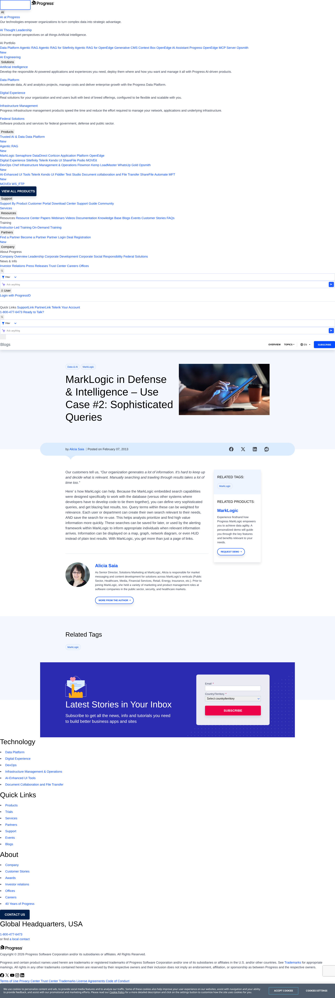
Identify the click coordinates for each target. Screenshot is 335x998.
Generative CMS (125, 47)
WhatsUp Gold (128, 165)
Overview (274, 344)
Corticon (54, 155)
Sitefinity (32, 160)
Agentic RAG (29, 47)
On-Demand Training (46, 227)
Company (7, 247)
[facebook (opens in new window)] (2, 976)
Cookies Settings (316, 990)
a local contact (20, 939)
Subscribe (324, 344)
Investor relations (17, 884)
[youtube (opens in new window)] (12, 976)
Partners (7, 232)
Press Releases (37, 266)
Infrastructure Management (19, 106)
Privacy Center (29, 981)
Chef (15, 165)
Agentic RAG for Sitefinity (56, 47)
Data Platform (9, 47)
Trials (9, 812)
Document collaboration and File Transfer (110, 174)
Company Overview (13, 256)
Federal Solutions (12, 118)
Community (106, 203)
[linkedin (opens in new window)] (22, 976)
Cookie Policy (117, 992)
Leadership (36, 256)
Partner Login (56, 237)
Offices (84, 266)
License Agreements (90, 981)
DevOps (5, 165)
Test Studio (73, 174)
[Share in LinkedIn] (255, 449)
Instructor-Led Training (15, 227)
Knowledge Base (109, 218)
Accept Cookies (283, 990)
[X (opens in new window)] (7, 976)
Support (6, 198)
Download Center (64, 203)
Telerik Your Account (66, 307)
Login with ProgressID (15, 295)
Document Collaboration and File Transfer (34, 784)
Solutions (7, 62)
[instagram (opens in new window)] (17, 976)
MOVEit (91, 160)
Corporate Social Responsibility (100, 256)
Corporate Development (61, 256)
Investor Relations (12, 266)
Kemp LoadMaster (104, 165)
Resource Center (28, 218)
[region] (167, 991)
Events (136, 218)
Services (6, 208)
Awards (10, 878)
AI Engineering (10, 57)
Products (7, 132)
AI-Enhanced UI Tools (15, 174)
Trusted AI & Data (12, 136)
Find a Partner (10, 237)
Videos (70, 218)
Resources (8, 213)
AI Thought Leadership (16, 30)
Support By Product (13, 203)
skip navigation (15, 5)
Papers (45, 218)
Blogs (126, 218)
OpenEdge (96, 155)
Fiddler (60, 174)
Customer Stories (154, 218)
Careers (72, 266)
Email (208, 683)
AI (2, 12)
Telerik (43, 160)
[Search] (2, 270)
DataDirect (39, 155)
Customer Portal (39, 203)
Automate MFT (87, 177)
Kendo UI (55, 160)
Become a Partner (33, 237)
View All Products (18, 191)
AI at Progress (10, 17)
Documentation (86, 218)
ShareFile (69, 160)
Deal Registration (45, 240)
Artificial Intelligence (14, 67)
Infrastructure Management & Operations (48, 165)
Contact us (15, 914)
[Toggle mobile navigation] (3, 336)
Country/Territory (214, 694)
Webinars (58, 218)
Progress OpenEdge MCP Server (212, 47)
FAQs (170, 218)
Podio (81, 160)
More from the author (113, 600)
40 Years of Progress (19, 904)
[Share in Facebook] (231, 449)
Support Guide (87, 203)
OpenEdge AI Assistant (173, 47)
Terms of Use (9, 981)
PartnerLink (43, 307)
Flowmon (83, 165)
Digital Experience (12, 93)
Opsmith (124, 50)
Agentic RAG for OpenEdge (94, 47)
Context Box (146, 47)
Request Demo (230, 551)
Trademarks (292, 962)
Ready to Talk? (33, 312)
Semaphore (23, 155)
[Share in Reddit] (267, 449)
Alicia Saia (76, 449)
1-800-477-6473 (11, 312)
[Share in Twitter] (243, 449)
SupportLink (25, 307)
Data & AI (73, 366)
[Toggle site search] (2, 317)
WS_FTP (18, 184)
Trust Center (57, 266)
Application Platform (74, 155)
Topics (288, 344)
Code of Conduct (117, 981)
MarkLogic (7, 155)
